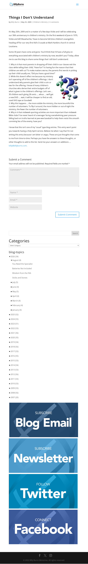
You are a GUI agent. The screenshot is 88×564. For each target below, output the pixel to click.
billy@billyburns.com (18, 145)
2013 (14, 369)
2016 (14, 356)
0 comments (54, 22)
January (17, 310)
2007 (14, 397)
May (15, 291)
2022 (14, 328)
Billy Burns (15, 22)
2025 (14, 314)
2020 (14, 337)
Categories (19, 241)
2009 (14, 388)
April (15, 296)
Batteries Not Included (22, 268)
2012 (14, 374)
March (16, 300)
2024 (14, 319)
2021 (14, 333)
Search (75, 233)
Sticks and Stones (19, 277)
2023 (14, 323)
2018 (14, 346)
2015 (14, 360)
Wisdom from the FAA (21, 273)
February (17, 305)
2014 (14, 365)
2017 (14, 351)
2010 (14, 383)
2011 (14, 379)
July (15, 282)
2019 (14, 342)
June (15, 287)
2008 (14, 392)
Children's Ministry (40, 22)
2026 (14, 256)
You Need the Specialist (22, 264)
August (16, 260)
